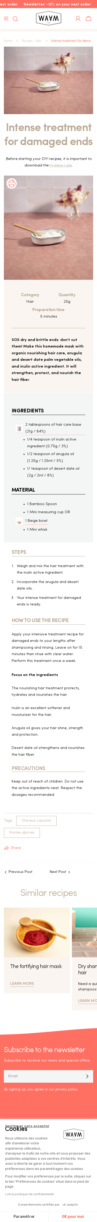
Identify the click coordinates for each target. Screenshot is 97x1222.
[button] (11, 190)
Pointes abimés (21, 832)
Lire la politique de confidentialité (29, 1194)
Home (8, 41)
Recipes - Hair (32, 41)
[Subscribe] (87, 1076)
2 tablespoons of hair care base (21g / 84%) (53, 428)
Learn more (22, 983)
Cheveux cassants (36, 820)
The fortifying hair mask (36, 966)
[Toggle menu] (6, 18)
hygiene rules (60, 166)
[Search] (13, 19)
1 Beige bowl (36, 521)
